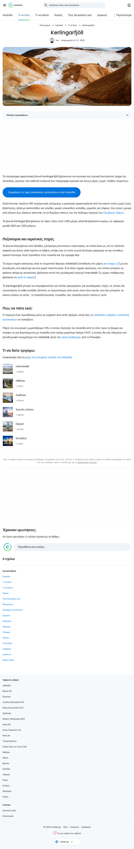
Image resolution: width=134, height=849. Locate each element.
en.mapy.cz (111, 263)
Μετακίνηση (8, 604)
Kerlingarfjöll (88, 25)
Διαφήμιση (86, 827)
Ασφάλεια (7, 648)
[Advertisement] (67, 146)
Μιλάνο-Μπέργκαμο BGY (14, 718)
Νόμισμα (6, 626)
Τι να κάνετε (42, 15)
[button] (4, 5)
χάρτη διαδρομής (71, 337)
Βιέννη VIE (7, 691)
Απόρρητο (74, 827)
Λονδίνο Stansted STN (13, 702)
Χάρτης (6, 637)
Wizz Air (6, 735)
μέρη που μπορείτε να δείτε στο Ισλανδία (48, 357)
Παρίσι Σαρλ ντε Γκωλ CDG (15, 746)
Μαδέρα (6, 752)
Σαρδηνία (7, 713)
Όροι (65, 827)
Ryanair (6, 696)
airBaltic (7, 685)
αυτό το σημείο (25, 277)
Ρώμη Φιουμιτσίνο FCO (13, 707)
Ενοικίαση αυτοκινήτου (13, 610)
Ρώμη (5, 780)
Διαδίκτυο (7, 654)
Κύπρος (6, 785)
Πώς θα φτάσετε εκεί (80, 15)
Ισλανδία (8, 15)
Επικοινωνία (8, 816)
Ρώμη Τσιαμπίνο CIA (12, 730)
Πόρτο (5, 796)
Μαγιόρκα (7, 791)
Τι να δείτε (24, 15)
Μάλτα (5, 757)
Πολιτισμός (7, 643)
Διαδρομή (7, 621)
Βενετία (6, 763)
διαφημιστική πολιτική (87, 462)
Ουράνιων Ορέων (113, 213)
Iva (57, 40)
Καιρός (58, 15)
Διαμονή (102, 15)
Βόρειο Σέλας (8, 660)
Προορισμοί (45, 25)
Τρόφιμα (6, 632)
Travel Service (9, 741)
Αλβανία (6, 774)
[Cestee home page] (15, 5)
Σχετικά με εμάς (9, 810)
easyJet (6, 724)
